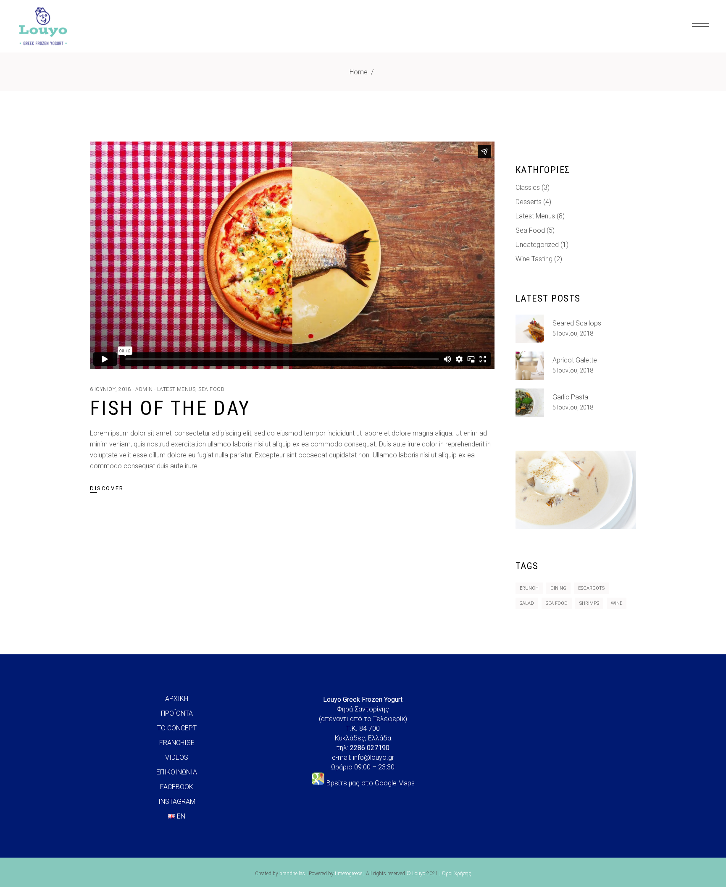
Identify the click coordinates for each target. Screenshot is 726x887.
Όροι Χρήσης (456, 874)
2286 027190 (369, 748)
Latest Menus (176, 389)
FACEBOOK (176, 787)
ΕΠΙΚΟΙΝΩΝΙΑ (176, 772)
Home (359, 72)
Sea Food (211, 389)
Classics (528, 188)
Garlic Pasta (570, 397)
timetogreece (348, 874)
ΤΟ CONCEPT (177, 728)
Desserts (529, 202)
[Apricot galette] (530, 366)
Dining (558, 588)
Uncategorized (537, 245)
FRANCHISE (177, 743)
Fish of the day (170, 408)
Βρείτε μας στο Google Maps (370, 783)
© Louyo (415, 874)
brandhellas (292, 874)
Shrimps (589, 603)
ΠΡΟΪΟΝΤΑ (177, 713)
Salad (527, 603)
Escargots (591, 588)
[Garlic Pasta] (530, 402)
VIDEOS (176, 757)
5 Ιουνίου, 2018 (572, 333)
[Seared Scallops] (530, 329)
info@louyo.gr (373, 757)
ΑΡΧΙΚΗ (176, 699)
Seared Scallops (576, 323)
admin (144, 389)
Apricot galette (574, 360)
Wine (616, 603)
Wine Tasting (534, 259)
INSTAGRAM (176, 802)
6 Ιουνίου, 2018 (110, 389)
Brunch (529, 588)
